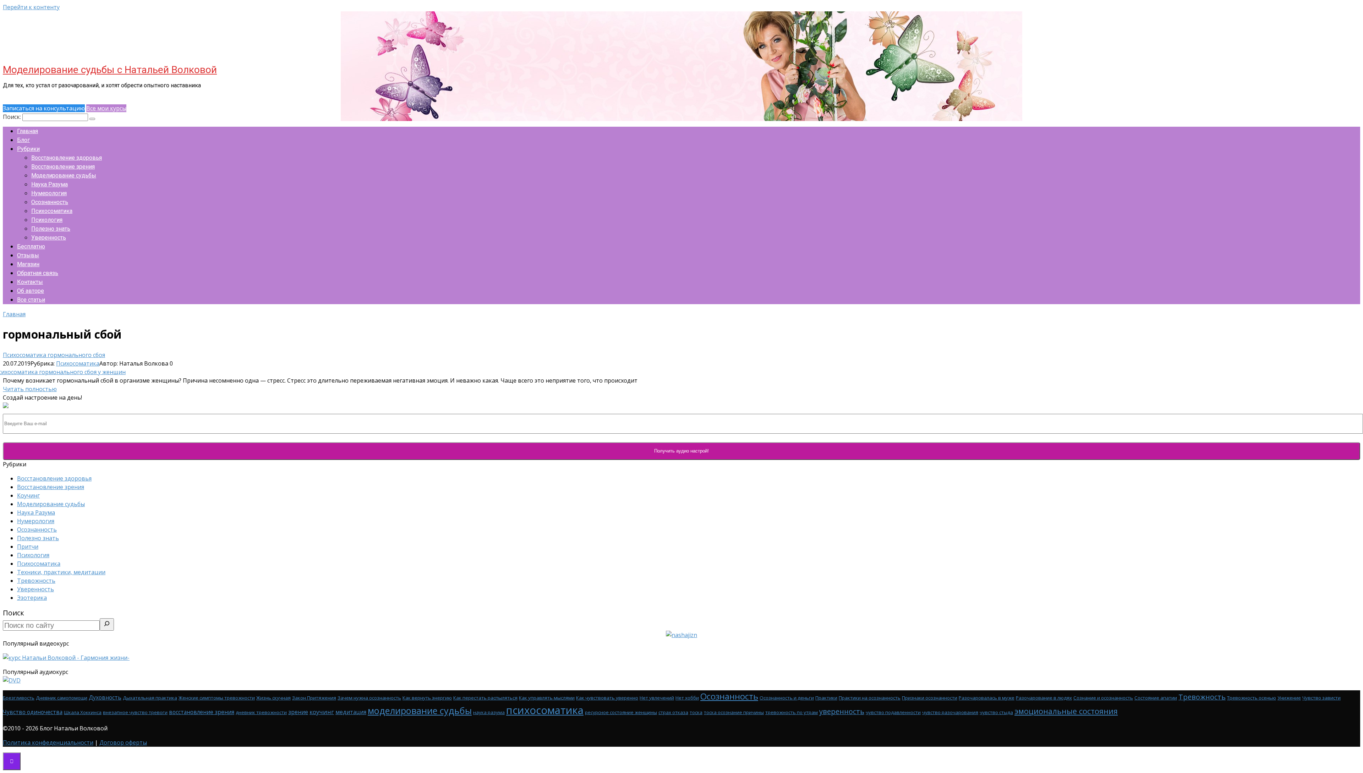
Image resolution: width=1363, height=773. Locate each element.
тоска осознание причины (734, 712)
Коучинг (28, 495)
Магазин (28, 264)
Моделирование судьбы (63, 175)
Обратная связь (37, 273)
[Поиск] (107, 624)
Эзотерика (32, 598)
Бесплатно (31, 246)
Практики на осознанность (870, 698)
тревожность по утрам (791, 712)
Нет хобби (687, 698)
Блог (23, 140)
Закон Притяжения (314, 698)
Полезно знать (50, 228)
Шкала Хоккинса (83, 712)
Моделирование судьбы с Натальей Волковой (110, 70)
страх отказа (673, 712)
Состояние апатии (1155, 698)
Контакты (30, 282)
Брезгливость (18, 698)
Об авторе (30, 290)
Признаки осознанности (929, 698)
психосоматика (545, 710)
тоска (696, 712)
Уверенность (48, 237)
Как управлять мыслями (547, 698)
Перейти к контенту (31, 7)
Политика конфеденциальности (48, 742)
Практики (826, 698)
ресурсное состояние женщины (621, 712)
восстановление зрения (201, 712)
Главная (27, 131)
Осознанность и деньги (787, 698)
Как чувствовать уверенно (607, 698)
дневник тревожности (261, 712)
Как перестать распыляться (485, 698)
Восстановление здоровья (66, 157)
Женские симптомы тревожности (217, 698)
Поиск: (12, 117)
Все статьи (31, 299)
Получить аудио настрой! (681, 451)
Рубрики (28, 149)
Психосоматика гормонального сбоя (54, 355)
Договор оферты (123, 742)
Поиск (13, 613)
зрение (298, 712)
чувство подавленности (893, 712)
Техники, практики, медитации (61, 572)
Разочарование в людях (1044, 698)
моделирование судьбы (420, 711)
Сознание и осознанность (1103, 698)
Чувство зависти (1321, 698)
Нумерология (49, 193)
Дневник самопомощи (61, 698)
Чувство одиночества (32, 712)
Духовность (105, 697)
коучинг (322, 712)
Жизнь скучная (273, 698)
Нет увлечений (657, 698)
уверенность (841, 711)
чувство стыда (996, 712)
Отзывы (28, 255)
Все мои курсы (106, 108)
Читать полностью (30, 389)
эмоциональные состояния (1066, 711)
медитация (350, 712)
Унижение (1289, 698)
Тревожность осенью (1251, 698)
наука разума (489, 712)
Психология (46, 219)
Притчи (27, 546)
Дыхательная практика (150, 698)
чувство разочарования (950, 712)
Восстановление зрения (63, 166)
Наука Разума (49, 184)
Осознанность (49, 202)
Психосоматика (51, 211)
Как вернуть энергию (427, 698)
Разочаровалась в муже (986, 698)
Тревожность (36, 581)
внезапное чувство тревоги (135, 712)
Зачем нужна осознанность (369, 698)
